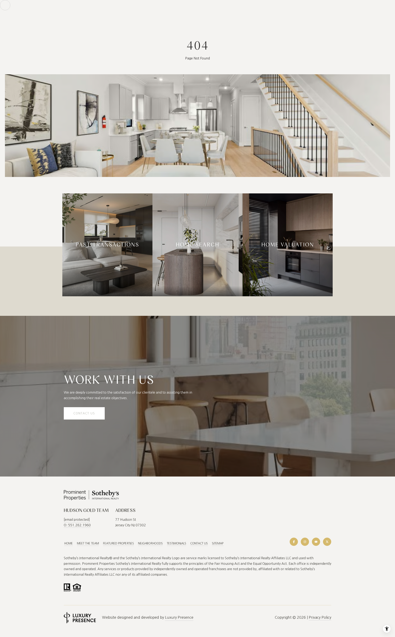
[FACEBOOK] (294, 542)
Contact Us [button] (84, 413)
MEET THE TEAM (88, 543)
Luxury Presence (179, 617)
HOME (68, 543)
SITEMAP (217, 543)
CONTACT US (199, 543)
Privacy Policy (320, 617)
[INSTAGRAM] (305, 542)
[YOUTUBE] (316, 542)
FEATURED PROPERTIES (118, 543)
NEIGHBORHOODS (150, 543)
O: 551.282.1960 (77, 525)
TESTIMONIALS (176, 543)
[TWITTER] (327, 542)
